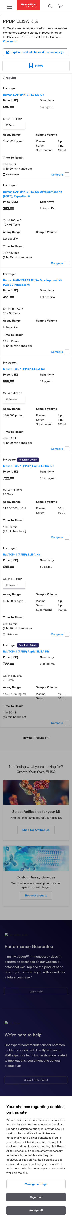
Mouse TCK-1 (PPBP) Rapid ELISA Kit (28, 466)
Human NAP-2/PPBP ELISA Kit (23, 95)
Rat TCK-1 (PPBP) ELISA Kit (21, 554)
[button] (36, 66)
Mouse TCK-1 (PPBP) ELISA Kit (24, 369)
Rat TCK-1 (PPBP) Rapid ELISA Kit (26, 651)
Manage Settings (36, 1184)
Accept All (36, 1210)
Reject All (36, 1197)
